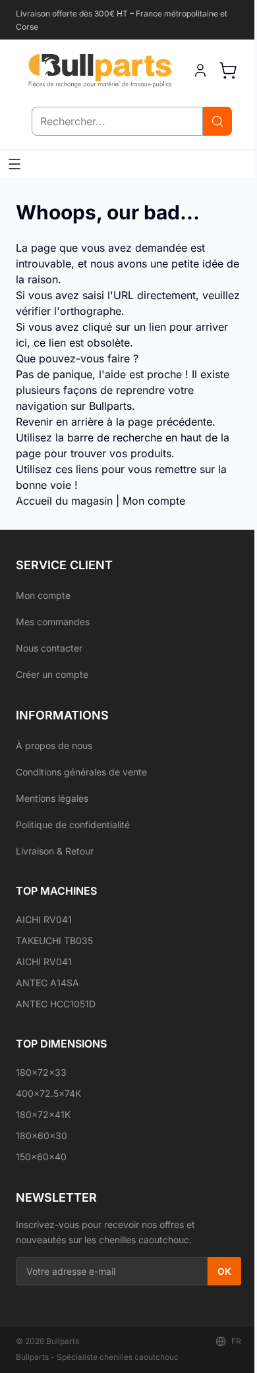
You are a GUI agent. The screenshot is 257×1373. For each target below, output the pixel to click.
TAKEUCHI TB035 (54, 940)
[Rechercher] (217, 121)
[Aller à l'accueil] (99, 70)
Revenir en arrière (59, 421)
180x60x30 (41, 1135)
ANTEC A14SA (47, 982)
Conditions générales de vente (81, 771)
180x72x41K (43, 1114)
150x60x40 (41, 1156)
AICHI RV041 (44, 919)
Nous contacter (49, 648)
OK (224, 1271)
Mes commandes (53, 621)
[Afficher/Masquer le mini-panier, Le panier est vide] (228, 70)
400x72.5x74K (48, 1093)
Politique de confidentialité (73, 824)
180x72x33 (41, 1072)
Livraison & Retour (55, 850)
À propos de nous (54, 745)
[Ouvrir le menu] (14, 164)
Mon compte (154, 500)
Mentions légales (52, 798)
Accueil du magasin (64, 500)
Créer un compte (52, 674)
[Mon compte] (200, 70)
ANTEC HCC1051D (56, 1003)
